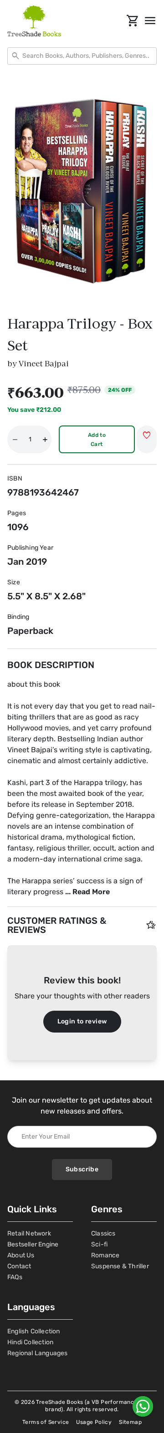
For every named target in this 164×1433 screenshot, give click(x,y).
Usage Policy (94, 1422)
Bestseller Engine (32, 1244)
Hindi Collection (30, 1342)
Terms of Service (45, 1422)
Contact (19, 1266)
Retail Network (29, 1233)
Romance (105, 1255)
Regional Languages (37, 1353)
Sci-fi (99, 1244)
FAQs (14, 1277)
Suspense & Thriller (120, 1266)
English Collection (33, 1331)
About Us (21, 1255)
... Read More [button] (87, 891)
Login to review (82, 1021)
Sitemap (130, 1422)
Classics (103, 1233)
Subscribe (82, 1169)
